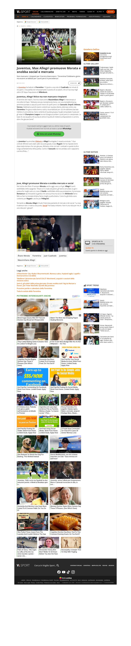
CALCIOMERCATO (47, 11)
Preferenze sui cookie (50, 582)
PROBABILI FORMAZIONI (76, 16)
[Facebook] (59, 573)
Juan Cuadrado (50, 255)
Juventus (63, 255)
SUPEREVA (107, 580)
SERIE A (29, 26)
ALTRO (99, 11)
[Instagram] (73, 573)
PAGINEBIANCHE (64, 580)
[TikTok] (68, 573)
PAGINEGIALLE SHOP (47, 580)
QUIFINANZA (91, 580)
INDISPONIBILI (94, 16)
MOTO (74, 11)
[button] (114, 16)
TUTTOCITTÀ (73, 580)
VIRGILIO (28, 580)
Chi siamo (20, 582)
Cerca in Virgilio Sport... (45, 565)
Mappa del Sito (96, 565)
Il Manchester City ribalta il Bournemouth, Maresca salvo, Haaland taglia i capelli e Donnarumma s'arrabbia (48, 275)
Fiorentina (36, 255)
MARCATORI (60, 16)
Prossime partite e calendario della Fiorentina (34, 288)
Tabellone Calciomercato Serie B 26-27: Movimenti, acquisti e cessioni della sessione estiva (45, 279)
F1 (69, 11)
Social (45, 205)
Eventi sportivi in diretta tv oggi (97, 250)
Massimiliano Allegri (26, 260)
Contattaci (86, 565)
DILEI (79, 580)
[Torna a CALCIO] (18, 16)
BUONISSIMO (99, 580)
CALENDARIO (36, 16)
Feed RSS (104, 565)
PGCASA (56, 580)
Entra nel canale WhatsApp (50, 134)
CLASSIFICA (48, 16)
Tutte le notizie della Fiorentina (29, 291)
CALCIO (35, 11)
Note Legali (27, 582)
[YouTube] (63, 573)
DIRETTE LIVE (61, 11)
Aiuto (58, 582)
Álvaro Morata (24, 255)
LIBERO (23, 580)
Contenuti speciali (76, 565)
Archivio (111, 565)
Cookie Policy (39, 582)
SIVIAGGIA (84, 580)
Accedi (110, 12)
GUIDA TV (90, 11)
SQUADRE (107, 16)
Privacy (33, 582)
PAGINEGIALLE (36, 580)
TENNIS (82, 11)
